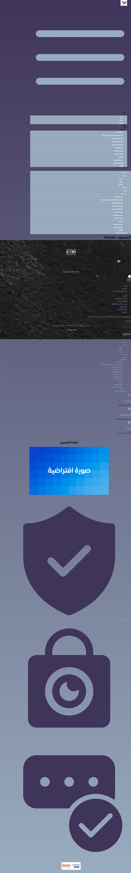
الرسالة (121, 123)
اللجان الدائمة (119, 147)
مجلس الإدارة (119, 153)
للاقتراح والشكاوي (121, 168)
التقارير (121, 165)
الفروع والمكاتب (118, 150)
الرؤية (121, 120)
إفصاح (121, 156)
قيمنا (121, 117)
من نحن (124, 114)
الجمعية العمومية (117, 144)
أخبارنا (125, 127)
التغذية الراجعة (118, 163)
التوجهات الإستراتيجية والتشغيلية (112, 135)
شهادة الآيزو (119, 132)
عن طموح (124, 129)
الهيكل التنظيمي (117, 141)
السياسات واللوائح (117, 138)
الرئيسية (124, 112)
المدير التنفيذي (118, 159)
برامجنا (124, 125)
